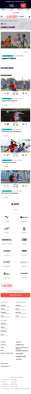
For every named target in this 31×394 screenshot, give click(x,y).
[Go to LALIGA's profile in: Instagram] (6, 373)
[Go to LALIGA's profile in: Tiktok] (20, 373)
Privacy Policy (14, 384)
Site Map (4, 381)
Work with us (5, 386)
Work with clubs (5, 388)
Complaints (4, 379)
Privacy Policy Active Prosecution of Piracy (20, 388)
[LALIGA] (12, 16)
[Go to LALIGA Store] (15, 13)
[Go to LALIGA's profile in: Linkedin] (15, 373)
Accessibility (14, 379)
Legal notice (13, 381)
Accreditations (5, 384)
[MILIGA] (28, 16)
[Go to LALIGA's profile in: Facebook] (2, 373)
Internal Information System (17, 377)
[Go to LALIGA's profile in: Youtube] (29, 373)
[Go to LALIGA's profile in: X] (11, 373)
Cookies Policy (14, 386)
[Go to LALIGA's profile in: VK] (24, 373)
